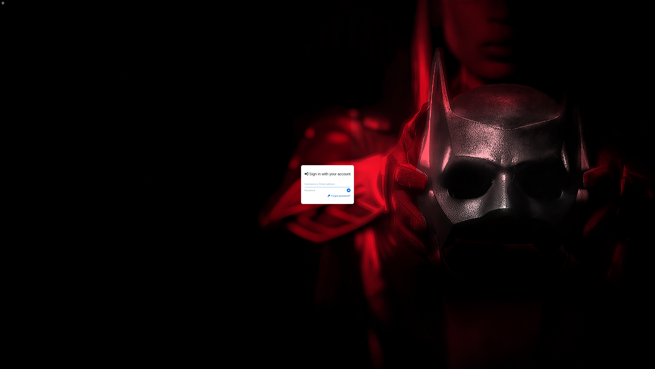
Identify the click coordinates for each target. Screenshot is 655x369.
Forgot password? (341, 195)
